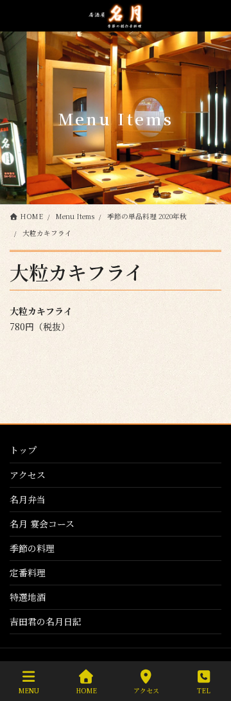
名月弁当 (28, 499)
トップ (23, 449)
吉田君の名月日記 (45, 621)
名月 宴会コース (42, 523)
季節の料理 (32, 548)
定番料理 (28, 572)
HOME (86, 690)
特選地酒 (28, 596)
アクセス (28, 474)
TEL (203, 690)
